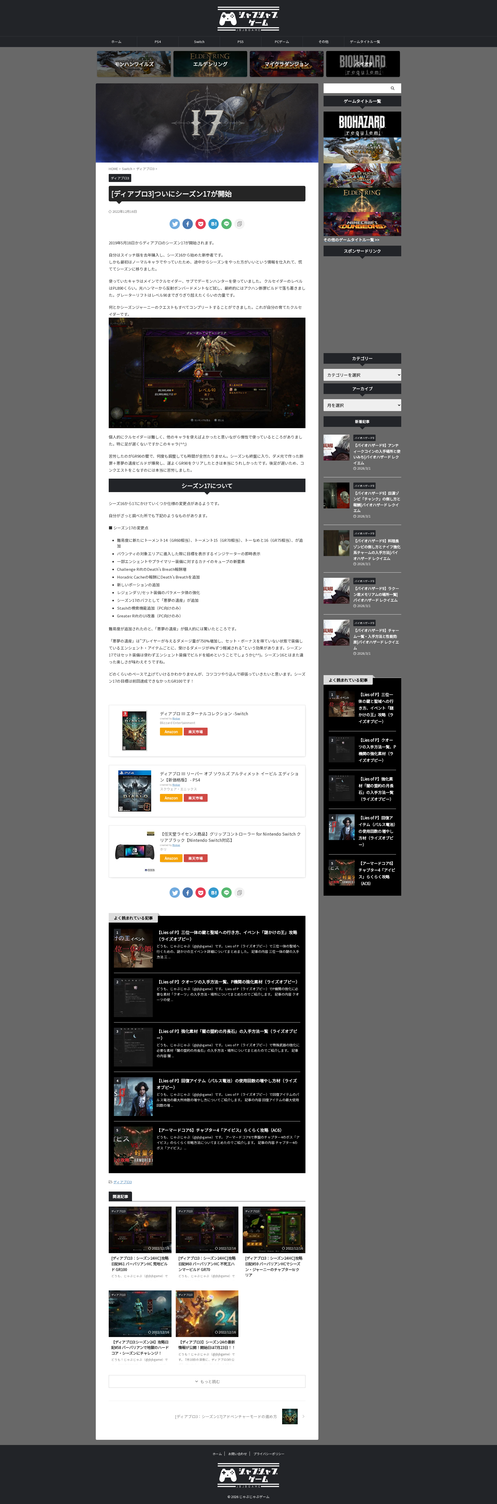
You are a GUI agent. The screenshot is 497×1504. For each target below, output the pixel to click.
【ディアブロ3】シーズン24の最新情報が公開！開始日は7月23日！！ (206, 1344)
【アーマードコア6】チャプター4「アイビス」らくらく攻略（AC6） (220, 1130)
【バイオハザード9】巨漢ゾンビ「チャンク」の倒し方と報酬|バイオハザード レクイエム (376, 501)
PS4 (158, 41)
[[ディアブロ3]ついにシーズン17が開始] (213, 224)
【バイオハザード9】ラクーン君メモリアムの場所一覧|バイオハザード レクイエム (376, 594)
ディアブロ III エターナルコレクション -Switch (204, 713)
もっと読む (210, 1381)
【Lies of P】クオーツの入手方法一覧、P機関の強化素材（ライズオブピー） (228, 982)
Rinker (176, 718)
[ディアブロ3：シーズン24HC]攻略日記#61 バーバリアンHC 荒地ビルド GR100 (140, 1263)
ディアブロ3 (122, 1181)
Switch (199, 41)
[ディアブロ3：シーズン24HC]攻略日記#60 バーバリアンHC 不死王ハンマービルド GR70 (207, 1263)
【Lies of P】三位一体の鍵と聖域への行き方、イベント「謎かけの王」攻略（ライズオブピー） (376, 707)
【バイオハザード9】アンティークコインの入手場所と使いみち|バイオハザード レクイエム (376, 453)
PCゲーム (282, 41)
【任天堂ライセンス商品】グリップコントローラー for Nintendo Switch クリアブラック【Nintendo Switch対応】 (230, 837)
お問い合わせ (237, 1453)
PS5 (241, 41)
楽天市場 (195, 731)
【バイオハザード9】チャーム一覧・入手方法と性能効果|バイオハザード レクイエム (376, 639)
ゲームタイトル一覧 (365, 41)
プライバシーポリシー (268, 1453)
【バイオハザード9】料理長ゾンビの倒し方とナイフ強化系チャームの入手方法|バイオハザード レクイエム (376, 549)
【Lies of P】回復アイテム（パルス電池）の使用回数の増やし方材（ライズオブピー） (377, 831)
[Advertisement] (362, 306)
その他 (323, 41)
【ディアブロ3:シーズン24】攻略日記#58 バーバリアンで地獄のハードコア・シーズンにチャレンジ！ (140, 1347)
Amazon (171, 731)
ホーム (116, 41)
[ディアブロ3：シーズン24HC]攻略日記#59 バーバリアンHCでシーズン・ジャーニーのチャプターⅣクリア (273, 1266)
